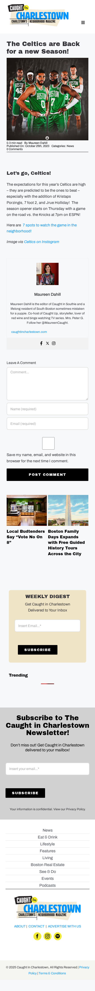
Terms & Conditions (52, 973)
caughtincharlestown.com (29, 332)
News (70, 146)
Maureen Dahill (38, 143)
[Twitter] (47, 343)
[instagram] (47, 936)
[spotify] (58, 936)
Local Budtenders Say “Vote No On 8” (26, 510)
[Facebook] (41, 343)
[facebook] (37, 936)
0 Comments (15, 149)
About (20, 926)
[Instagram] (54, 343)
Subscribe (37, 650)
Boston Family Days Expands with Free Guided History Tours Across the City (68, 510)
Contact (36, 926)
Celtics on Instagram (41, 242)
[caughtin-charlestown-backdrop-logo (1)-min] (38, 6)
